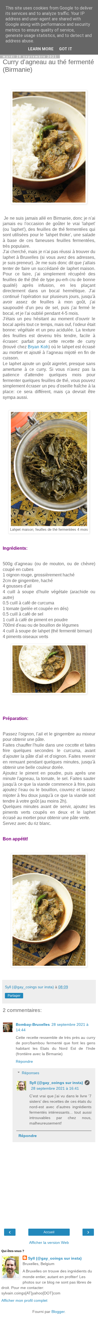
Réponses (30, 1073)
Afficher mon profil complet (24, 1300)
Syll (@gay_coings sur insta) (56, 1082)
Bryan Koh (38, 346)
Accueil (49, 1232)
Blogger (58, 1311)
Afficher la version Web (49, 1242)
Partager (14, 996)
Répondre (24, 1061)
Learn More (41, 49)
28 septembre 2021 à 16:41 (55, 1088)
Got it (65, 49)
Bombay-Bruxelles (33, 1024)
